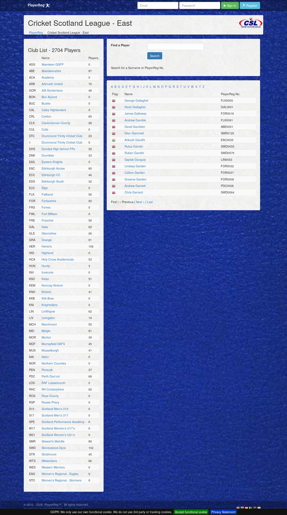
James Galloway (135, 113)
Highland (47, 253)
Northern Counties (54, 363)
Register (251, 5)
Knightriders (50, 305)
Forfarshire (49, 201)
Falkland (47, 194)
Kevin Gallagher (135, 107)
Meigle (46, 331)
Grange (47, 240)
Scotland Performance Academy (63, 422)
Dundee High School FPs (58, 149)
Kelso (45, 279)
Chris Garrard (134, 192)
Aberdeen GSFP (52, 64)
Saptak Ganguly (135, 159)
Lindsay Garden (135, 166)
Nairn (45, 357)
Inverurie (47, 272)
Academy (48, 77)
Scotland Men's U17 (55, 415)
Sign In (231, 5)
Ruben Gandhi (134, 153)
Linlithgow (48, 311)
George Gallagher (137, 100)
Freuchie (47, 220)
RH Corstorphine (53, 389)
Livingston (48, 318)
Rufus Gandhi (134, 146)
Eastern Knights (52, 162)
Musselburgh (50, 350)
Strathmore (49, 454)
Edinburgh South (53, 181)
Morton (46, 337)
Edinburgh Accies (53, 168)
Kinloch (46, 292)
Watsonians (49, 461)
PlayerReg (36, 32)
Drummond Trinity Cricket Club (62, 136)
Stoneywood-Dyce (54, 448)
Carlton (46, 116)
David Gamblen (135, 127)
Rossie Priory (50, 402)
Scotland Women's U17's (58, 428)
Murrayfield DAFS (53, 344)
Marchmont (49, 324)
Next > (140, 202)
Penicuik (47, 370)
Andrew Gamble (135, 120)
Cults (45, 129)
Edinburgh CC (51, 175)
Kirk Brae (48, 298)
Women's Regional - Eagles (60, 474)
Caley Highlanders (54, 110)
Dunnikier (48, 155)
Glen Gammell (134, 133)
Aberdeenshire (51, 71)
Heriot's (47, 246)
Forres (46, 207)
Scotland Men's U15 (55, 409)
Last (150, 202)
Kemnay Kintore (52, 285)
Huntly (46, 266)
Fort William (49, 214)
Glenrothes (49, 233)
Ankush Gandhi (135, 140)
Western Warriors (53, 467)
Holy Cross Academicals (58, 259)
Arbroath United (52, 84)
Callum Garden (135, 172)
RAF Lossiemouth (53, 383)
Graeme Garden (135, 179)
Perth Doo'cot (51, 376)
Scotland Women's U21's (58, 435)
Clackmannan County (56, 123)
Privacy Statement (223, 512)
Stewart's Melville (53, 441)
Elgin (45, 188)
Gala (45, 227)
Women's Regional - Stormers (62, 480)
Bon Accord (49, 97)
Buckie (46, 103)
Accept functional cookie (191, 512)
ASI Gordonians (52, 90)
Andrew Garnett (135, 186)
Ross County (50, 396)
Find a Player (120, 45)
